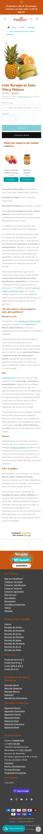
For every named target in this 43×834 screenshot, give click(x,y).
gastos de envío (24, 96)
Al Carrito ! (11, 179)
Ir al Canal (9, 782)
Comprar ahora (21, 135)
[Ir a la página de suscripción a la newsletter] (21, 560)
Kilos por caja (7, 103)
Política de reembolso (26, 822)
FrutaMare (19, 819)
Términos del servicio (32, 825)
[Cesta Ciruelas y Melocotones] (11, 159)
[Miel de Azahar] (27, 159)
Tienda (13, 27)
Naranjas (31, 27)
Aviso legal (30, 829)
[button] (5, 19)
